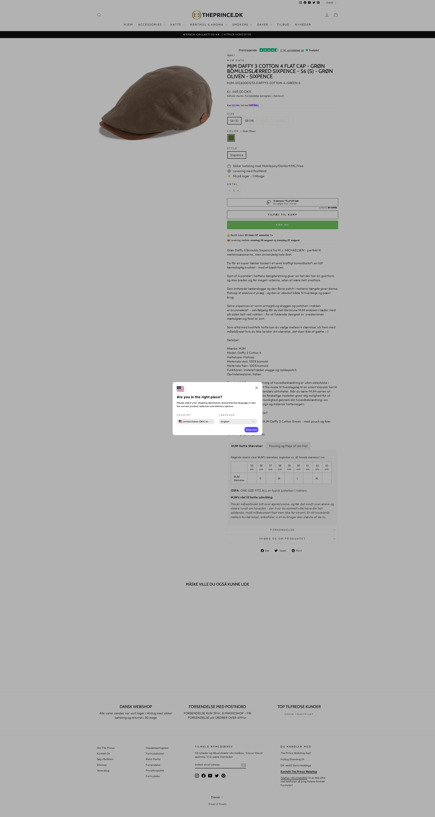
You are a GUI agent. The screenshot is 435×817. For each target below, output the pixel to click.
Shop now (251, 429)
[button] (256, 388)
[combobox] (193, 421)
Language (227, 415)
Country (184, 415)
